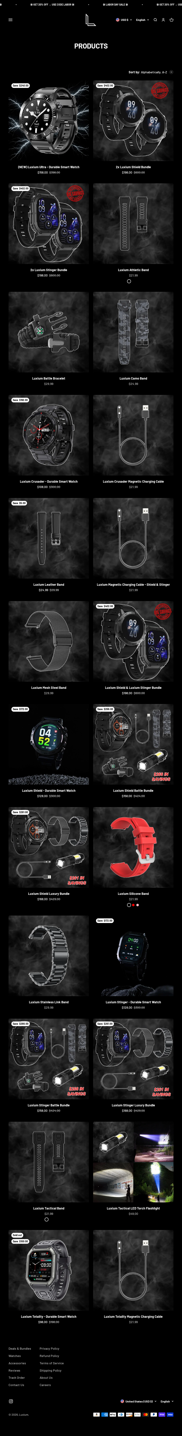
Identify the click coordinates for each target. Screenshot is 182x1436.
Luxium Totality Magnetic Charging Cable (133, 1316)
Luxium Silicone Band (133, 894)
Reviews (14, 1370)
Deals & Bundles (20, 1348)
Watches (15, 1356)
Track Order (17, 1377)
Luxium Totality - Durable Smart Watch (48, 1316)
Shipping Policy (50, 1370)
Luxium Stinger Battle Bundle (49, 1105)
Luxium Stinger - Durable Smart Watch (133, 1002)
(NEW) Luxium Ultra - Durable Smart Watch (48, 167)
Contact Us (16, 1385)
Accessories (17, 1363)
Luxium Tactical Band (48, 1208)
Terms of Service (52, 1363)
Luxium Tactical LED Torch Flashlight (133, 1208)
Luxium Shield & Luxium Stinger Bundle (133, 688)
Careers (45, 1385)
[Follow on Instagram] (11, 1401)
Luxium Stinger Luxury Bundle (133, 1105)
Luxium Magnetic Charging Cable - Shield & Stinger (133, 584)
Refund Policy (49, 1356)
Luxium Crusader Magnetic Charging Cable (133, 481)
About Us (46, 1377)
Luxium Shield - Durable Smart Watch (49, 790)
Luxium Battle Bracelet (48, 378)
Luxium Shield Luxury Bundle (48, 894)
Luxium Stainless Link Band (49, 1002)
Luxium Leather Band (48, 584)
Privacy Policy (49, 1348)
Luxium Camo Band (133, 378)
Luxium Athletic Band (133, 270)
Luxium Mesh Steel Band (48, 688)
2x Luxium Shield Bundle (133, 167)
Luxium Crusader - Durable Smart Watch (49, 481)
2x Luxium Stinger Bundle (48, 270)
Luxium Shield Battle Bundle (133, 790)
